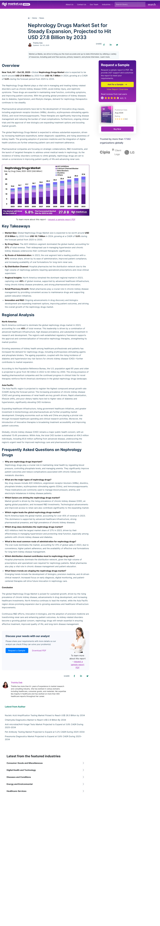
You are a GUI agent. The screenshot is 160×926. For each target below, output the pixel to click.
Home (34, 18)
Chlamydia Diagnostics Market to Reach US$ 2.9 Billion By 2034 (35, 720)
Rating (117, 116)
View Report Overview (117, 89)
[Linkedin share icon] (110, 45)
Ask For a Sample (115, 84)
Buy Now (117, 129)
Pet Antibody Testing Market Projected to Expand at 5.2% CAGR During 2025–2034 (44, 732)
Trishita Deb (38, 43)
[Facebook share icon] (104, 45)
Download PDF (39, 650)
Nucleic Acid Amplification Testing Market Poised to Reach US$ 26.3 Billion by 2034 (45, 715)
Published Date (121, 110)
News (41, 18)
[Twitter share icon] (117, 45)
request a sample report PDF (61, 219)
